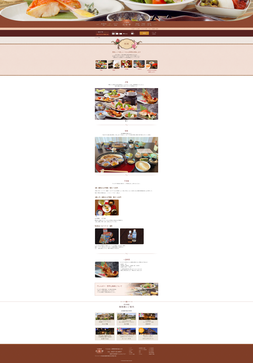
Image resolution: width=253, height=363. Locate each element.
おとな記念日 (151, 351)
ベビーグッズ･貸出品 (143, 349)
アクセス (155, 24)
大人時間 (138, 28)
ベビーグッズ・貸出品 (116, 24)
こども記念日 (151, 348)
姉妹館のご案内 (155, 28)
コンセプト (131, 349)
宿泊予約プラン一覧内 (149, 24)
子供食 (126, 69)
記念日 (133, 28)
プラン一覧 (154, 32)
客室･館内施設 (151, 352)
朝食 (114, 70)
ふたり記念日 (151, 349)
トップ (98, 24)
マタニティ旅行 (144, 28)
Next (127, 105)
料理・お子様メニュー (110, 24)
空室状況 (154, 34)
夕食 (101, 70)
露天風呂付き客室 (104, 24)
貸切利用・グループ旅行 (137, 24)
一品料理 (139, 69)
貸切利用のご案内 (142, 348)
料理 (140, 351)
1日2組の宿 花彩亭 (126, 23)
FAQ (149, 28)
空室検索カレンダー (143, 24)
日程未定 (126, 33)
